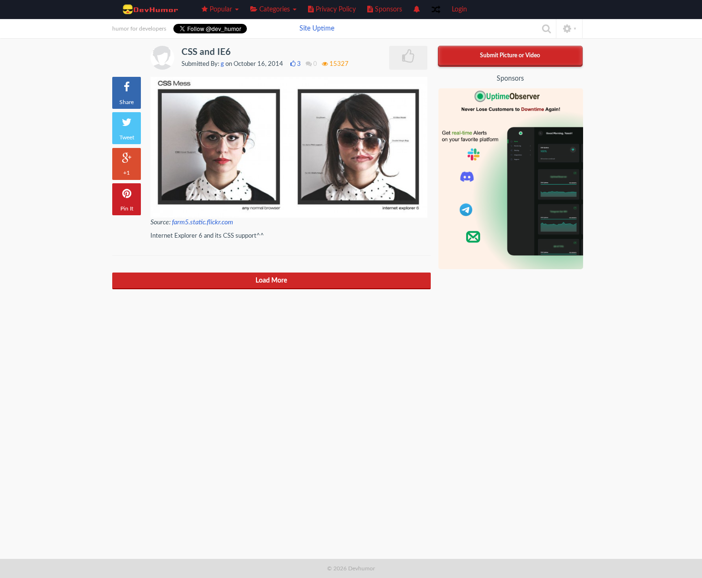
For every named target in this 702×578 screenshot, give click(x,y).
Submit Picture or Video (510, 55)
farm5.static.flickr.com (202, 222)
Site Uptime (316, 28)
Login (459, 9)
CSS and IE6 (206, 52)
